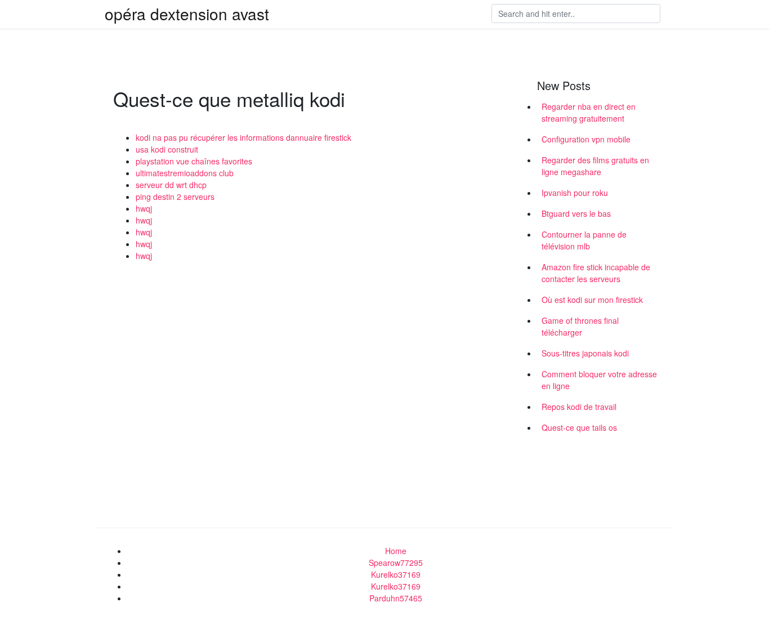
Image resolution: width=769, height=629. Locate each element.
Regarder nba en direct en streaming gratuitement (589, 112)
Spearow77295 (396, 562)
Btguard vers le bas (576, 213)
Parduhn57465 (395, 598)
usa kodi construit (167, 149)
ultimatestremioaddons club (185, 173)
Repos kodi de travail (579, 406)
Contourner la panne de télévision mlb (584, 240)
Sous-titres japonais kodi (585, 353)
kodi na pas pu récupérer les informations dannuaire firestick (243, 137)
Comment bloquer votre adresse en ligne (599, 379)
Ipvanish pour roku (575, 192)
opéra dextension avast (187, 13)
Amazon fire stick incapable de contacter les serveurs (596, 272)
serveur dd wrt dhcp (171, 184)
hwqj (144, 208)
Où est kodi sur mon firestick (592, 299)
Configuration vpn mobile (586, 139)
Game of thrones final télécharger (580, 326)
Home (395, 550)
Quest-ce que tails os (579, 427)
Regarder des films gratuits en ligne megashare (595, 165)
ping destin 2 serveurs (175, 196)
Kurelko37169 (396, 574)
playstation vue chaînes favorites (194, 161)
